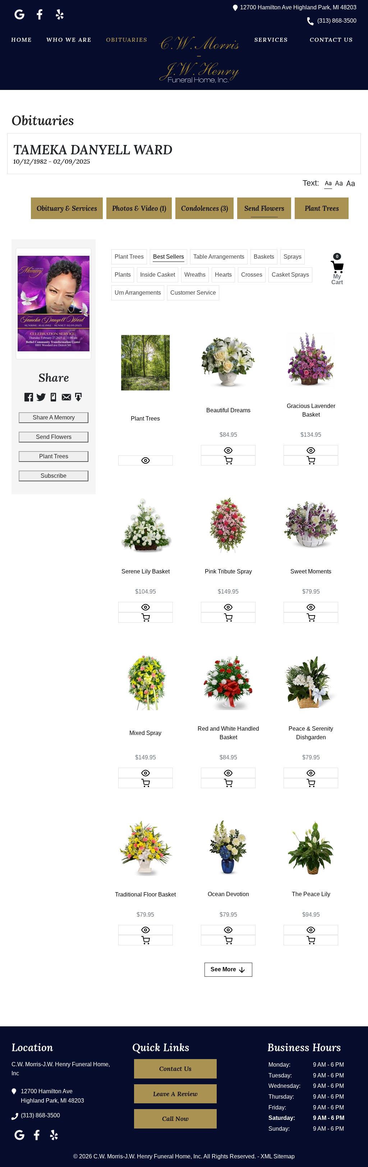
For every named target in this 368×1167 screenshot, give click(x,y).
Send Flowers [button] (264, 208)
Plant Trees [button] (322, 208)
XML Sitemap (278, 1156)
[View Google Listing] (19, 20)
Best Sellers (168, 257)
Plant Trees (53, 456)
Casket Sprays (290, 275)
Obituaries (126, 39)
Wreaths (195, 275)
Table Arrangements (218, 257)
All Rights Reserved (228, 1156)
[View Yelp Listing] (60, 20)
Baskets (264, 257)
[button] (328, 183)
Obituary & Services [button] (67, 208)
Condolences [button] (204, 208)
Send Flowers (54, 437)
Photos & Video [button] (139, 208)
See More (224, 969)
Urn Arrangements (138, 293)
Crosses (251, 275)
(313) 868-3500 (336, 21)
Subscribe (53, 476)
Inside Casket (157, 275)
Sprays (293, 257)
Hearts (223, 275)
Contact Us (331, 39)
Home (21, 39)
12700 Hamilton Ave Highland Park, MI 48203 (297, 7)
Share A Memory (54, 417)
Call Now (175, 1118)
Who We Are (69, 39)
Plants (123, 275)
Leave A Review (175, 1094)
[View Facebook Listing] (39, 20)
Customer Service (193, 293)
